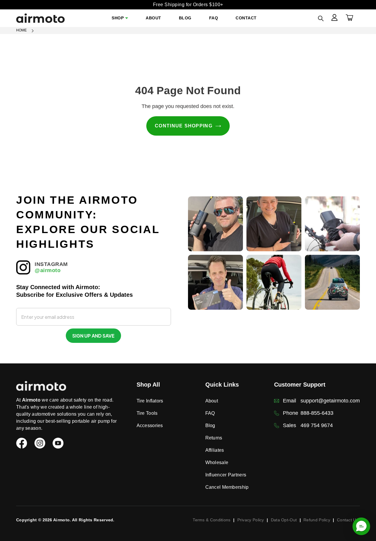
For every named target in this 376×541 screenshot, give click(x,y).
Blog (185, 18)
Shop (118, 18)
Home (21, 30)
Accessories (150, 425)
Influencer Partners (225, 474)
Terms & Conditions (211, 520)
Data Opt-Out (284, 520)
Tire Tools (147, 413)
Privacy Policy (250, 520)
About (153, 18)
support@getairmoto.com (330, 401)
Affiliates (214, 450)
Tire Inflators (150, 400)
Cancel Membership (227, 487)
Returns (213, 437)
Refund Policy (316, 520)
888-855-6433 (317, 413)
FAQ (213, 18)
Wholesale (217, 462)
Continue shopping (183, 125)
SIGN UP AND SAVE (93, 336)
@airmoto (48, 270)
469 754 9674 (317, 425)
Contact (246, 18)
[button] (361, 526)
